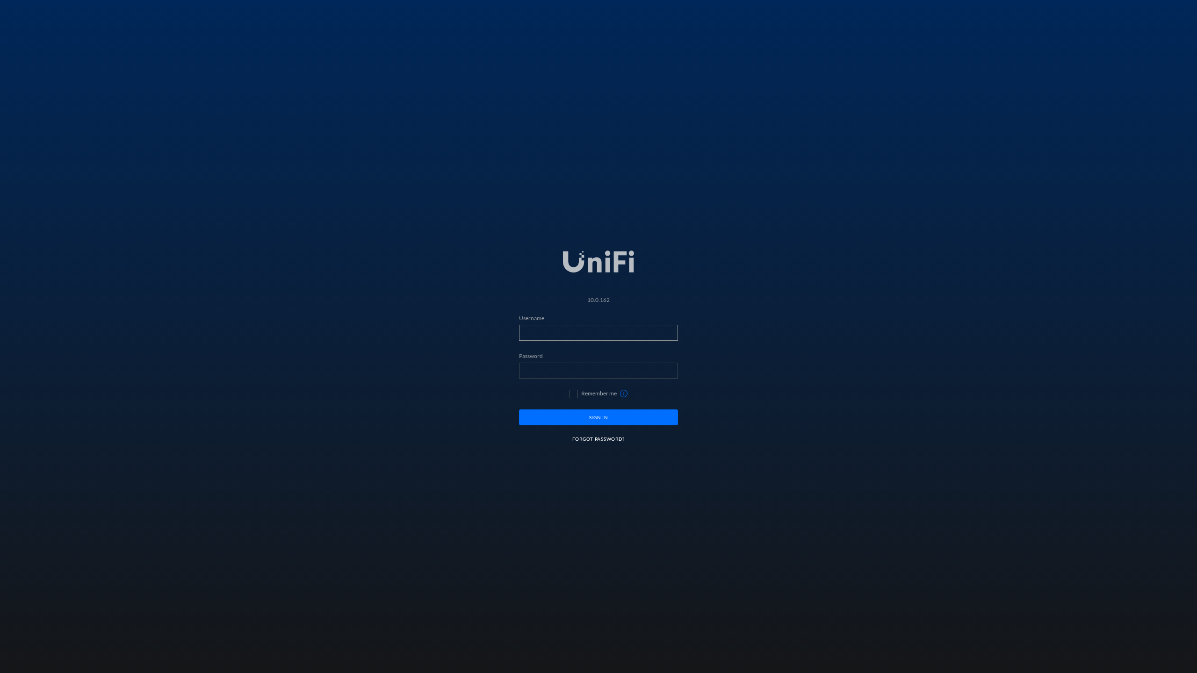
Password (531, 355)
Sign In (598, 417)
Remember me (599, 393)
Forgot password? (598, 439)
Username (531, 318)
